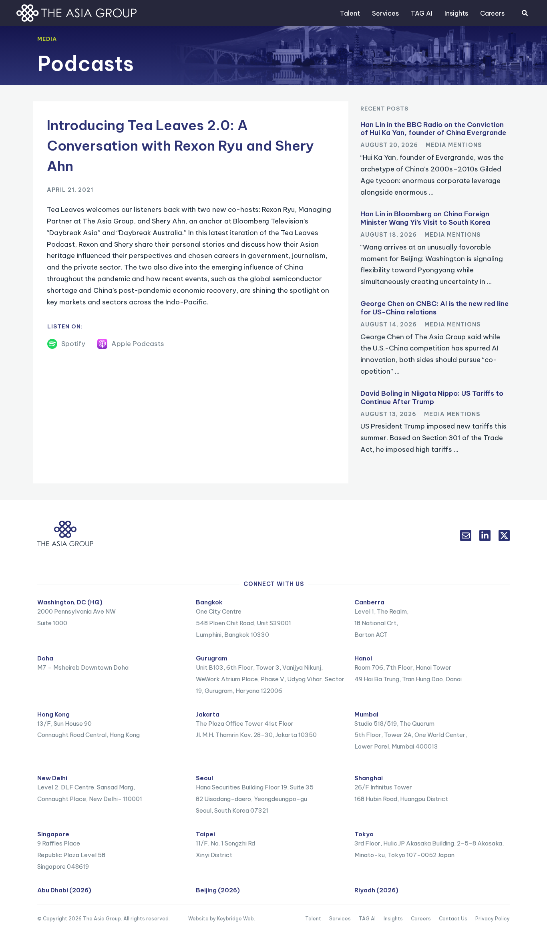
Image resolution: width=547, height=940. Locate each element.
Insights (456, 13)
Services (385, 13)
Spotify (73, 343)
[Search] (525, 13)
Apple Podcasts (137, 343)
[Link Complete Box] (435, 161)
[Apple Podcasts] (102, 344)
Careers (492, 13)
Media (47, 38)
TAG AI (421, 13)
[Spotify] (52, 344)
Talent (350, 13)
